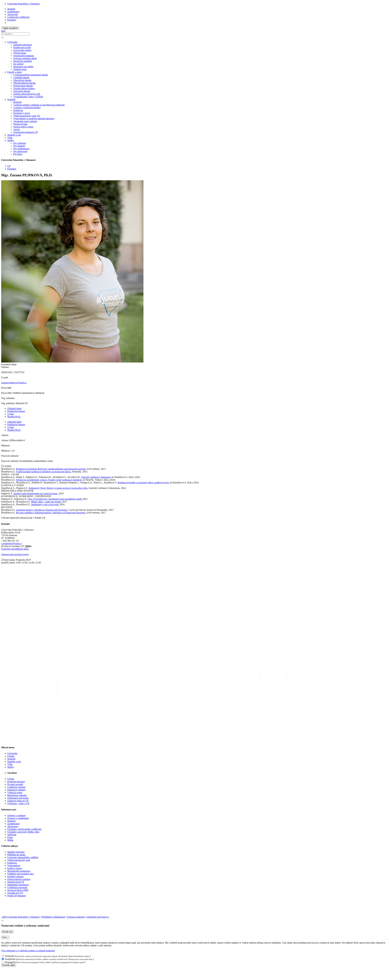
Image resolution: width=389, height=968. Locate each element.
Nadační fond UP (15, 882)
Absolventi (12, 14)
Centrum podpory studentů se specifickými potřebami (39, 105)
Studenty (11, 821)
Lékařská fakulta (21, 77)
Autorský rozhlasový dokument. (96, 477)
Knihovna (18, 110)
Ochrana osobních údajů (25, 58)
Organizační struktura (23, 55)
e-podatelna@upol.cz (11, 543)
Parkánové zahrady (16, 789)
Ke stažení (18, 64)
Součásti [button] (11, 99)
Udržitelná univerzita (17, 887)
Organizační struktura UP (25, 132)
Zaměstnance (13, 823)
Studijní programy (16, 852)
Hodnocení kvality (22, 47)
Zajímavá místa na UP (18, 800)
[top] (2, 920)
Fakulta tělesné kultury (24, 88)
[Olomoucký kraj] (11, 906)
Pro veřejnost (19, 143)
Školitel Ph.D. (14, 416)
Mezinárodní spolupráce (18, 871)
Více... (5, 937)
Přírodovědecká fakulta (24, 83)
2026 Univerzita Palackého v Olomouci (20, 917)
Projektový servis (21, 113)
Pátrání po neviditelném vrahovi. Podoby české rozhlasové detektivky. (49, 480)
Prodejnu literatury (16, 781)
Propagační (10, 962)
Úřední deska (19, 53)
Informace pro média (23, 66)
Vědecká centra (14, 792)
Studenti (11, 9)
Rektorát (17, 102)
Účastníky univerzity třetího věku (23, 832)
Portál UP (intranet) (16, 895)
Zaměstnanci (13, 11)
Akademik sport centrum (25, 121)
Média (10, 840)
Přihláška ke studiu (16, 854)
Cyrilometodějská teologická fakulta (30, 75)
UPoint (10, 779)
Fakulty (11, 756)
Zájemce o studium (16, 815)
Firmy (10, 837)
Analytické (10, 959)
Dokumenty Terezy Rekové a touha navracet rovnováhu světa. (58, 488)
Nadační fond (19, 69)
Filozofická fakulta (22, 80)
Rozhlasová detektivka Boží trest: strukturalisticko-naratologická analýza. (51, 469)
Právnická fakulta (21, 91)
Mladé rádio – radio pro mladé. (46, 501)
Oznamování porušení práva (15, 554)
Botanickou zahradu (17, 795)
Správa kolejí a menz (23, 126)
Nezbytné (9, 956)
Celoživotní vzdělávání (18, 17)
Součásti (11, 759)
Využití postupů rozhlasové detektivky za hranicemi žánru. (44, 471)
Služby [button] (10, 140)
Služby (10, 767)
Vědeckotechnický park (18, 860)
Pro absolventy (20, 151)
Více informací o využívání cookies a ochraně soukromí (28, 950)
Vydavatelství (13, 865)
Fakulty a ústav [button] (14, 72)
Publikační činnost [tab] (16, 411)
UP (8, 166)
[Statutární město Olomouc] (8, 914)
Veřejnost (11, 834)
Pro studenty (19, 146)
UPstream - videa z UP (18, 803)
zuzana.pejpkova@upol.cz (14, 382)
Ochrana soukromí (75, 917)
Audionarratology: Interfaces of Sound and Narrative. (42, 510)
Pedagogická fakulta (23, 85)
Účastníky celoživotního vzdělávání (24, 829)
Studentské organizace (18, 884)
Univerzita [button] (12, 42)
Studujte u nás (14, 135)
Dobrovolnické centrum (18, 879)
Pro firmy (17, 154)
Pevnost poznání (15, 784)
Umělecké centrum (16, 787)
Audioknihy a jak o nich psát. (45, 504)
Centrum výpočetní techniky (27, 107)
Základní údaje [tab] (14, 408)
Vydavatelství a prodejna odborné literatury (34, 118)
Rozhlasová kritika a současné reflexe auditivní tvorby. (144, 482)
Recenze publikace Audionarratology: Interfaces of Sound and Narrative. (51, 512)
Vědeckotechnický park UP (26, 116)
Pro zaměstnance (21, 148)
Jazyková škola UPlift (17, 890)
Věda (9, 137)
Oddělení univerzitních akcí (20, 873)
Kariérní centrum (15, 876)
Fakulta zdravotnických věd (26, 94)
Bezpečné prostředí (22, 61)
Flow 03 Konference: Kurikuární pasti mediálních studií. (55, 499)
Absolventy (12, 826)
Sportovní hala (20, 124)
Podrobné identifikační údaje (15, 549)
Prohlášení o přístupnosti (53, 917)
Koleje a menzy (14, 868)
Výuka (10, 414)
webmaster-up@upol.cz (97, 917)
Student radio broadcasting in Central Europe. (36, 493)
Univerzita (12, 753)
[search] (2, 37)
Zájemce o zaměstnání (18, 818)
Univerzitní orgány (22, 50)
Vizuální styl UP (15, 893)
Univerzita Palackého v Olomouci (23, 3)
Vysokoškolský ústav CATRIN (28, 96)
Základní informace (22, 44)
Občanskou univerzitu (17, 798)
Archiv (16, 129)
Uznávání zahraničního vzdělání (22, 857)
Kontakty (11, 20)
